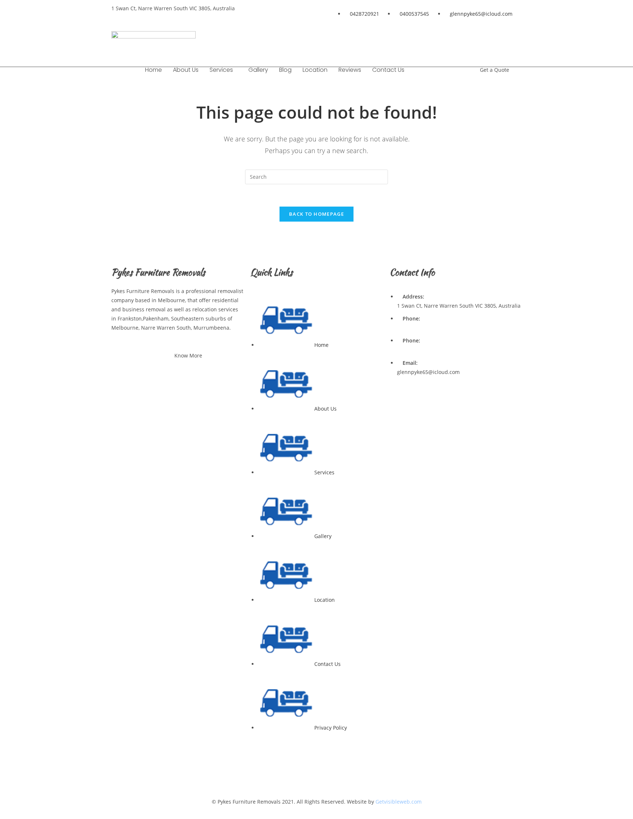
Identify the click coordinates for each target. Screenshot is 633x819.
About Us (186, 70)
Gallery (258, 70)
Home (153, 70)
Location (315, 70)
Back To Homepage (316, 214)
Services (221, 70)
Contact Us (388, 70)
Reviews (349, 70)
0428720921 (411, 327)
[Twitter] (491, 40)
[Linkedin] (469, 40)
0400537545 (411, 349)
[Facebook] (447, 40)
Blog (285, 70)
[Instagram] (512, 40)
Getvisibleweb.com (398, 801)
